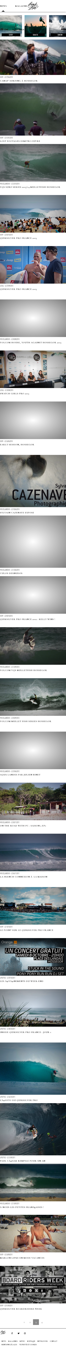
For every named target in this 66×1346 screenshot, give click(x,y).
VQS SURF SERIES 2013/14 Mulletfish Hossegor (30, 187)
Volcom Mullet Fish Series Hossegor (25, 721)
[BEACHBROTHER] (4, 1332)
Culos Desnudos (11, 573)
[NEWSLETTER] (42, 29)
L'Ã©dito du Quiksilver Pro (19, 1100)
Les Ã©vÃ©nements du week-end (21, 981)
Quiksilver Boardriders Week (21, 1309)
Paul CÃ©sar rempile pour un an (22, 1161)
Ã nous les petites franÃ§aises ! (22, 1207)
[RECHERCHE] (35, 29)
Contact (53, 1341)
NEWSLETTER (42, 1341)
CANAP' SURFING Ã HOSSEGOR (19, 80)
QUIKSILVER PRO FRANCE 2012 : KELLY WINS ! (27, 619)
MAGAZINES (22, 6)
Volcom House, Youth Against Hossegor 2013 (30, 342)
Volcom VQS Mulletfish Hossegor (23, 670)
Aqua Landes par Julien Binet (20, 774)
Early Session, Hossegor (17, 444)
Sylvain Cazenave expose (17, 512)
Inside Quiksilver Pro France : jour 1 (25, 1032)
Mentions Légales (9, 1345)
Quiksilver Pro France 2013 (18, 238)
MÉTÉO (4, 29)
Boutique (18, 29)
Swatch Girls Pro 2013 (14, 393)
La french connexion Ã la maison (23, 876)
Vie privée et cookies (28, 1345)
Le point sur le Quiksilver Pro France (26, 930)
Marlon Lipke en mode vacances (22, 1258)
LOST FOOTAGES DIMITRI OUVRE (20, 141)
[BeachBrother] (33, 11)
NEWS (3, 6)
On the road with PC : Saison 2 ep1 (23, 825)
